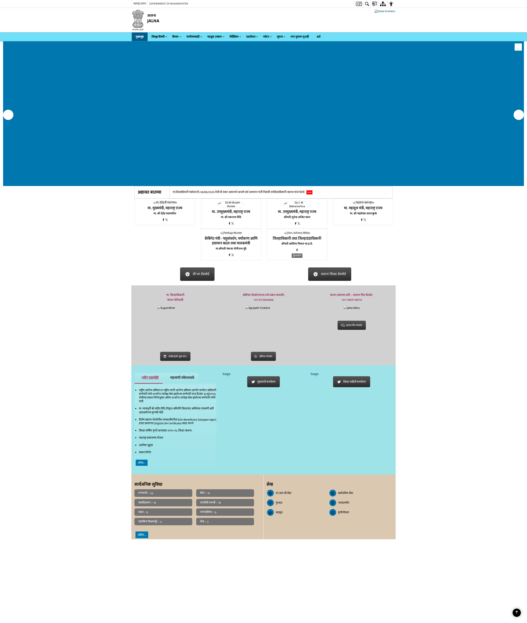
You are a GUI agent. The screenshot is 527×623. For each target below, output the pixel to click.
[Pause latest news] (386, 193)
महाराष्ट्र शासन (139, 3)
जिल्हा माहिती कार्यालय (354, 381)
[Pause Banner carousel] (518, 47)
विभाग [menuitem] (175, 36)
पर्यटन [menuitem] (266, 36)
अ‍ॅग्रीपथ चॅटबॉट (265, 356)
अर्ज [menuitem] (318, 36)
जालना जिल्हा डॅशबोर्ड (333, 274)
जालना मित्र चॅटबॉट (354, 325)
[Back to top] (517, 613)
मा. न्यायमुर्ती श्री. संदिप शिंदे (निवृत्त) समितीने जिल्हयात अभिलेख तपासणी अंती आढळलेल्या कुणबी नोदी (176, 410)
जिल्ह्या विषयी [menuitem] (158, 36)
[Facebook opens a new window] (163, 220)
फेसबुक (227, 374)
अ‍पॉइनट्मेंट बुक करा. (177, 356)
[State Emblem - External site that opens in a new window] (385, 11)
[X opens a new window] (166, 220)
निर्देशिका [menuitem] (234, 36)
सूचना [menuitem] (280, 36)
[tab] (148, 378)
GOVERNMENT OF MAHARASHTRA (168, 3)
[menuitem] (358, 4)
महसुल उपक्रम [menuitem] (214, 36)
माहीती (298, 256)
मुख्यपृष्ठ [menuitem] (140, 36)
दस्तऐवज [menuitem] (250, 36)
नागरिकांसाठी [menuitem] (192, 36)
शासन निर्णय (145, 452)
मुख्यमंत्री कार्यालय (266, 381)
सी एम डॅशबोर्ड (201, 274)
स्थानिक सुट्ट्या (146, 445)
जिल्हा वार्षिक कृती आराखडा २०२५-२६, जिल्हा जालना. (165, 430)
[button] (8, 115)
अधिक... (141, 463)
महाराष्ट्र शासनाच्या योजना (151, 437)
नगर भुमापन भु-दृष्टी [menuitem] (299, 36)
